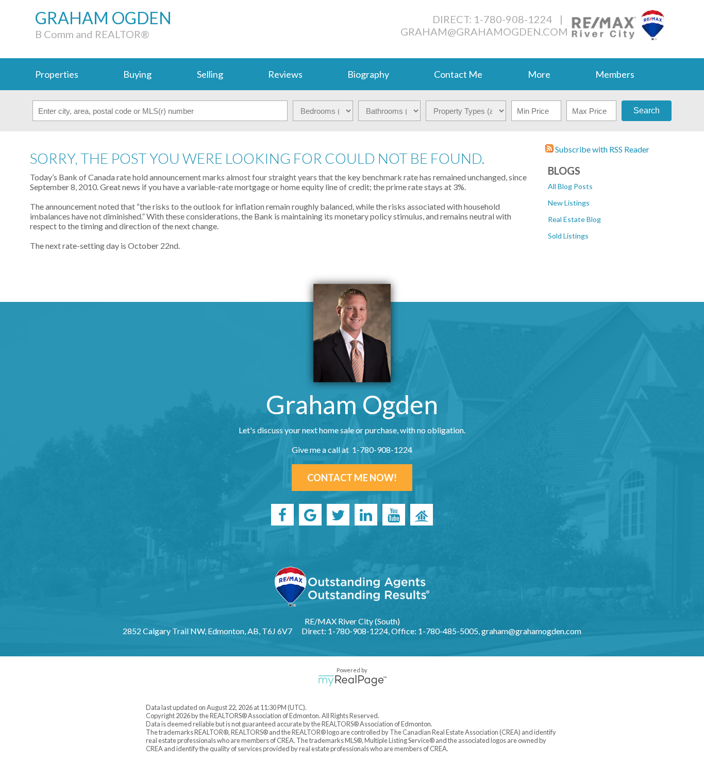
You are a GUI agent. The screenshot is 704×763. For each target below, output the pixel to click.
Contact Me (458, 74)
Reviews (285, 74)
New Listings (569, 202)
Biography (368, 74)
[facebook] (282, 514)
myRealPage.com (352, 680)
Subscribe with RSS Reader (601, 149)
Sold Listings (568, 235)
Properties (56, 74)
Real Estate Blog (574, 219)
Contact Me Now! (352, 477)
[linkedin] (366, 514)
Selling (210, 74)
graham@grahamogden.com (484, 31)
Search (646, 110)
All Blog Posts (570, 186)
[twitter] (338, 514)
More (539, 74)
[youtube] (393, 514)
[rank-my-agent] (421, 514)
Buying (137, 74)
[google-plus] (310, 514)
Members (614, 74)
